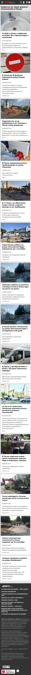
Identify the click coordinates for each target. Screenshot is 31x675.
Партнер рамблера (16, 666)
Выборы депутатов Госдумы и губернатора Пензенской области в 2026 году (14, 610)
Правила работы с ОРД (9, 600)
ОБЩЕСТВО (5, 95)
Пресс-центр (24, 589)
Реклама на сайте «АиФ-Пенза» (12, 598)
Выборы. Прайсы (7, 606)
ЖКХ (3, 50)
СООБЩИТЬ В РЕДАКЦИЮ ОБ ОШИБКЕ (13, 614)
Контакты (18, 606)
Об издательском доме (9, 589)
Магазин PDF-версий (8, 591)
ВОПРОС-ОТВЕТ (7, 578)
